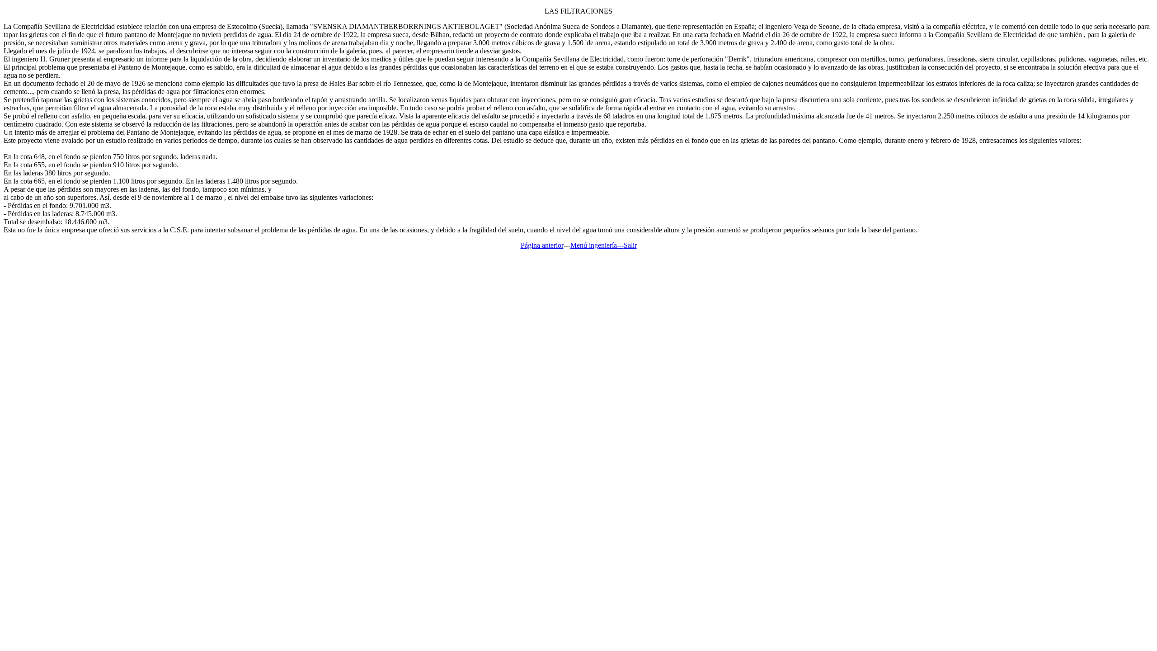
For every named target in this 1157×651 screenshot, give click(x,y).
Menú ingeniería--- (597, 245)
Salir (630, 245)
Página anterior (542, 245)
